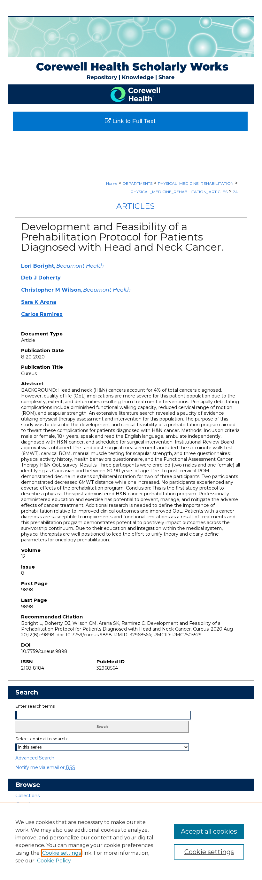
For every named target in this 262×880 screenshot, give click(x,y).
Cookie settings (61, 853)
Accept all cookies (209, 831)
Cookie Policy (54, 861)
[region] (131, 841)
